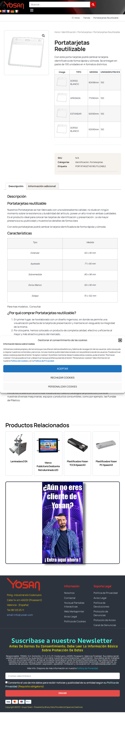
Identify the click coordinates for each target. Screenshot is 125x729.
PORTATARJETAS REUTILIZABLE (90, 166)
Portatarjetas (85, 32)
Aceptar (62, 368)
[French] (8, 11)
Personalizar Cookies (62, 386)
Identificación (69, 32)
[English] (4, 11)
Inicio (57, 32)
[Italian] (17, 11)
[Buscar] (93, 4)
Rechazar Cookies (62, 377)
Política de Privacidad (87, 668)
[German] (12, 11)
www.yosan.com (16, 406)
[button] (120, 340)
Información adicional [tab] (42, 186)
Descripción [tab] (16, 186)
